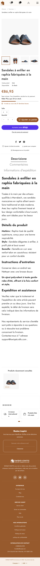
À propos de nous (20, 489)
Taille (3, 108)
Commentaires (19, 164)
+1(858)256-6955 (20, 546)
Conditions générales (20, 526)
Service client (20, 506)
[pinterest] (20, 477)
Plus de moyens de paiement (20, 132)
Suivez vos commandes (20, 509)
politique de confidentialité (20, 537)
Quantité (4, 115)
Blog (20, 493)
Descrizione (19, 159)
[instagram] (25, 477)
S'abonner (20, 449)
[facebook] (15, 477)
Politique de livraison (20, 530)
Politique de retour (20, 534)
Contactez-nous (20, 496)
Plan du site (20, 517)
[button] (19, 421)
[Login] (28, 3)
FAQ (20, 513)
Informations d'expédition (20, 170)
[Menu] (37, 3)
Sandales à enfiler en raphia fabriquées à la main (16, 12)
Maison (4, 9)
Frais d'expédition (15, 96)
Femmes (11, 9)
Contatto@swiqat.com (20, 549)
